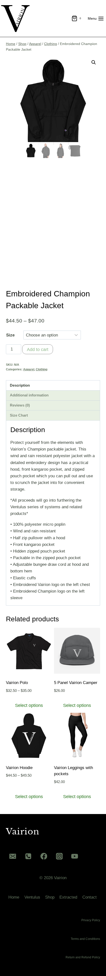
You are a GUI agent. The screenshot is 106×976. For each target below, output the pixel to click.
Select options (29, 705)
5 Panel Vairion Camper (75, 682)
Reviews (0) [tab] (20, 405)
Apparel (28, 369)
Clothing (41, 369)
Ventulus (32, 897)
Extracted (68, 897)
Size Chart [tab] (19, 415)
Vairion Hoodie (19, 767)
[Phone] (28, 856)
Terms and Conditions (85, 939)
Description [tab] (20, 385)
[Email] (12, 856)
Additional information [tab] (29, 395)
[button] (93, 62)
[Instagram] (59, 856)
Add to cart (37, 349)
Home (13, 897)
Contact (89, 897)
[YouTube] (75, 856)
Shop (49, 897)
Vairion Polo (17, 682)
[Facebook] (44, 856)
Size (10, 335)
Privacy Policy (90, 920)
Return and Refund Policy (83, 957)
